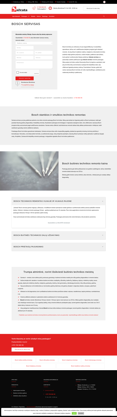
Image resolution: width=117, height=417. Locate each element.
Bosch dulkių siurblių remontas (23, 360)
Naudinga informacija (51, 379)
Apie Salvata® (16, 16)
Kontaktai (51, 16)
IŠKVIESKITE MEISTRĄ (93, 8)
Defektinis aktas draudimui (20, 395)
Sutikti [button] (74, 413)
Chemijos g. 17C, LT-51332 (87, 389)
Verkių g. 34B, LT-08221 (86, 387)
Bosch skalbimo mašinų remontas (80, 366)
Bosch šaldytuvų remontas (33, 366)
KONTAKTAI (47, 384)
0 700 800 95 (41, 7)
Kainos (39, 16)
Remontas (15, 384)
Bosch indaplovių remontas (70, 360)
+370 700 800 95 (50, 394)
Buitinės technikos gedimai (20, 393)
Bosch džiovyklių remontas (47, 360)
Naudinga (45, 16)
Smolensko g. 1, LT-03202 (86, 385)
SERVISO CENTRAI (81, 379)
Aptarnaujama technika (19, 390)
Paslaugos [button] (24, 16)
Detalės (33, 16)
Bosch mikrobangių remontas (93, 360)
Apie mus (14, 379)
